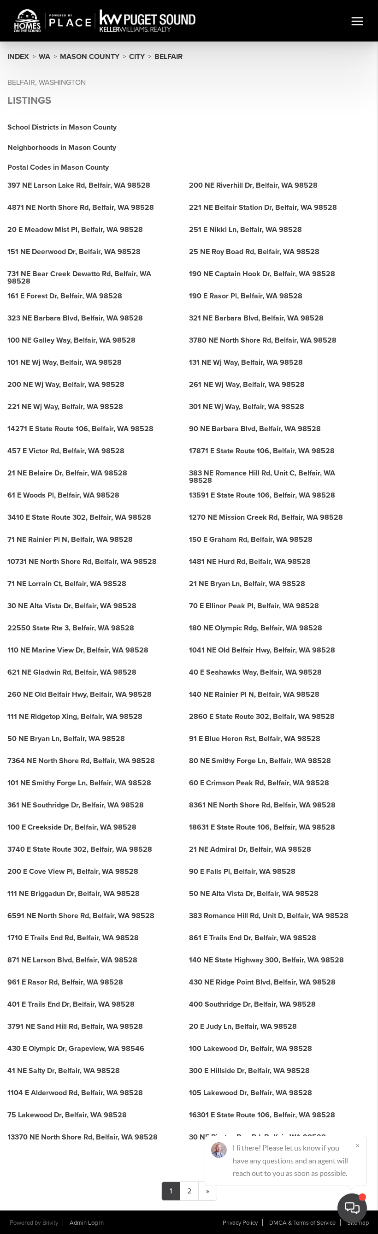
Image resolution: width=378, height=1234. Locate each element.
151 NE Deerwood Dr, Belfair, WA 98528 (74, 251)
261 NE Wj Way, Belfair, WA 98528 (247, 384)
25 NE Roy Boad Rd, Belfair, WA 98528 (254, 251)
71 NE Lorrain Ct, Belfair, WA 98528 (66, 583)
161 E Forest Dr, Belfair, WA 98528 (64, 296)
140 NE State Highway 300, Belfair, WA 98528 (266, 960)
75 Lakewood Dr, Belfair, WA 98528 (67, 1115)
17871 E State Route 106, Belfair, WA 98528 (262, 451)
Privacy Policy (240, 1223)
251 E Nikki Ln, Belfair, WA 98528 (245, 229)
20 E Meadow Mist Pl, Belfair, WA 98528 (75, 229)
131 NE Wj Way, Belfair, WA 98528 (246, 362)
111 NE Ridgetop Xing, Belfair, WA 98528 (74, 716)
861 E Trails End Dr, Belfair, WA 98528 (252, 938)
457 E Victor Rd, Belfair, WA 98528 (65, 451)
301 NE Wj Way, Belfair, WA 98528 (246, 406)
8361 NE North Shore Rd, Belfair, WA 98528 (262, 805)
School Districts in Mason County (62, 127)
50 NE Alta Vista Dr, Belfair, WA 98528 (254, 893)
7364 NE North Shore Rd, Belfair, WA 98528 (81, 761)
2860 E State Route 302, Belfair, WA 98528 (262, 716)
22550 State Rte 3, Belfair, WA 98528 (70, 628)
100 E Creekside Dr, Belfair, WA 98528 (71, 827)
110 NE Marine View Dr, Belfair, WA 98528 (77, 650)
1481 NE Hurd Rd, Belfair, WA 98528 (250, 561)
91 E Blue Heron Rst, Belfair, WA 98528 (254, 738)
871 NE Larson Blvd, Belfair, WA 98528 (72, 960)
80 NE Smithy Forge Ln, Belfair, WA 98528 (260, 761)
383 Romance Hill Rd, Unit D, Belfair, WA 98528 (268, 916)
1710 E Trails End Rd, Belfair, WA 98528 (73, 938)
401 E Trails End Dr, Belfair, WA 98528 (71, 1004)
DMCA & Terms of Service (302, 1223)
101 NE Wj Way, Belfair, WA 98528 (64, 362)
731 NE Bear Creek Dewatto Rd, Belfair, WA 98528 (79, 277)
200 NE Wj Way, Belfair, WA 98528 (65, 384)
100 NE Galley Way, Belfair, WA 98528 (71, 340)
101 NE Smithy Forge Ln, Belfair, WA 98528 (79, 783)
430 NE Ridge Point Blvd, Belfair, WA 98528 (262, 982)
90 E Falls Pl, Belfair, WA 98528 (242, 871)
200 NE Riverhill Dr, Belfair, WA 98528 (253, 185)
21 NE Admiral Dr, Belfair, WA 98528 (250, 849)
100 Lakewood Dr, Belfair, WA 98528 (250, 1048)
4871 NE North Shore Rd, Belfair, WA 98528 (80, 207)
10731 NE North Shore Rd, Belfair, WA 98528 (82, 561)
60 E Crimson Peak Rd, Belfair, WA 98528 (259, 783)
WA (44, 56)
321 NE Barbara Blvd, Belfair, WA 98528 (256, 318)
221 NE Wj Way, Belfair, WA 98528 (65, 406)
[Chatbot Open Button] (352, 1208)
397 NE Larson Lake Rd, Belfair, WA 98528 (78, 185)
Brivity (50, 1223)
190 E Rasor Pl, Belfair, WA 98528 (245, 296)
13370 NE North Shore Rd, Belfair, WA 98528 (82, 1137)
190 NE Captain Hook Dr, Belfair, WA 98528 (262, 274)
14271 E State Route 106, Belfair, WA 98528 (80, 429)
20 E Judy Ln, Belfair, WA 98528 (243, 1026)
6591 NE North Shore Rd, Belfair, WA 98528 (80, 916)
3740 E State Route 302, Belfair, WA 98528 (79, 849)
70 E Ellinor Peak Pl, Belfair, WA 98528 (254, 606)
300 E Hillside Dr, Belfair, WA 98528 (249, 1070)
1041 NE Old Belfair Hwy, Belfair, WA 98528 (262, 650)
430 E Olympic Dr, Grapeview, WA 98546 (75, 1048)
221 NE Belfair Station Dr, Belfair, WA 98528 (263, 207)
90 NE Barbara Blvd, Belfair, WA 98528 (255, 429)
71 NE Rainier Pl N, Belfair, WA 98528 (70, 539)
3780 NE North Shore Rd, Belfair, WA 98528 (263, 340)
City (137, 56)
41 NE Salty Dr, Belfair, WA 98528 (63, 1070)
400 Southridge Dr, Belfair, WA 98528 (252, 1004)
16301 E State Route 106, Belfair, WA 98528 (262, 1115)
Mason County (89, 56)
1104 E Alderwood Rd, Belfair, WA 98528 (75, 1093)
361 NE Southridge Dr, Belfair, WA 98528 (75, 805)
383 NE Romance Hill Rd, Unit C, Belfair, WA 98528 (262, 476)
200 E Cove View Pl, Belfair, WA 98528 (72, 871)
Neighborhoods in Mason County (61, 147)
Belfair (168, 56)
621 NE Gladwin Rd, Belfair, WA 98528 (71, 672)
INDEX (18, 56)
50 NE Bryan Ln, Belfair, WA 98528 (66, 738)
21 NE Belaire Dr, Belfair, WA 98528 (67, 473)
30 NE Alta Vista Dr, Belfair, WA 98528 (71, 606)
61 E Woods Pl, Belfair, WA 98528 (63, 495)
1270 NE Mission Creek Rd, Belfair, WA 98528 (266, 517)
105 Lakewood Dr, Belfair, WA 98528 (250, 1093)
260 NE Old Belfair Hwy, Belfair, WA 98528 (79, 694)
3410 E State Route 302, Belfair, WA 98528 (79, 517)
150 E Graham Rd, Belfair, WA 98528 (251, 539)
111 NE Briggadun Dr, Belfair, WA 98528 (73, 893)
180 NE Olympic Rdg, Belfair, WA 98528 (255, 628)
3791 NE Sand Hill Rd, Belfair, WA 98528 (75, 1026)
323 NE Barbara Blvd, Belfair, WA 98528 (75, 318)
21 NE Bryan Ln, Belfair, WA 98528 (247, 583)
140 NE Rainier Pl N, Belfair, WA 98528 (254, 694)
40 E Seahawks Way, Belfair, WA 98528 (255, 672)
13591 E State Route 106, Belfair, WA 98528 (262, 495)
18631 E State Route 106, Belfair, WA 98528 (262, 827)
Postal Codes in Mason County (58, 167)
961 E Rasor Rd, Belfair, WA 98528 (65, 982)
